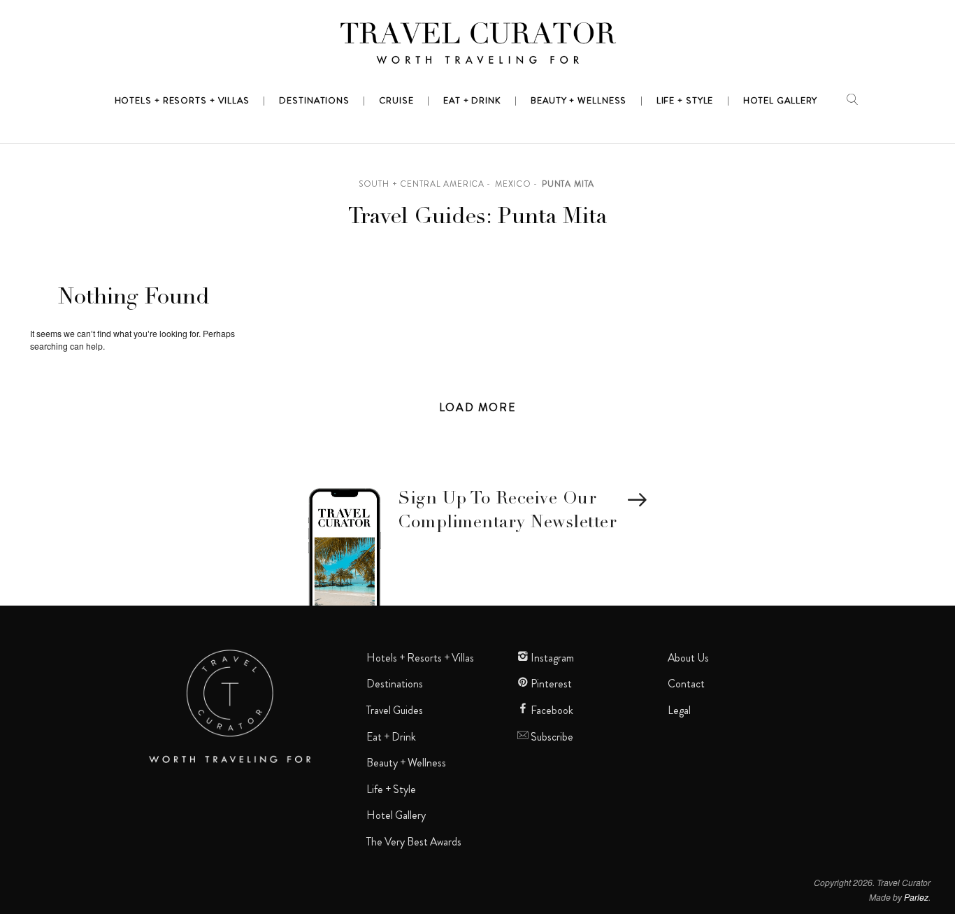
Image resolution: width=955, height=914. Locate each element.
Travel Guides (394, 710)
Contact (686, 684)
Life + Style (391, 789)
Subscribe (551, 737)
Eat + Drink (391, 737)
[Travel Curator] (477, 46)
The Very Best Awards (413, 842)
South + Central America (421, 184)
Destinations (394, 684)
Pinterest (550, 684)
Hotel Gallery (396, 815)
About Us (688, 658)
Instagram (551, 658)
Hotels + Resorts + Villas (420, 658)
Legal (679, 710)
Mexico (513, 184)
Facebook (551, 710)
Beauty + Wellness (406, 763)
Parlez (916, 897)
